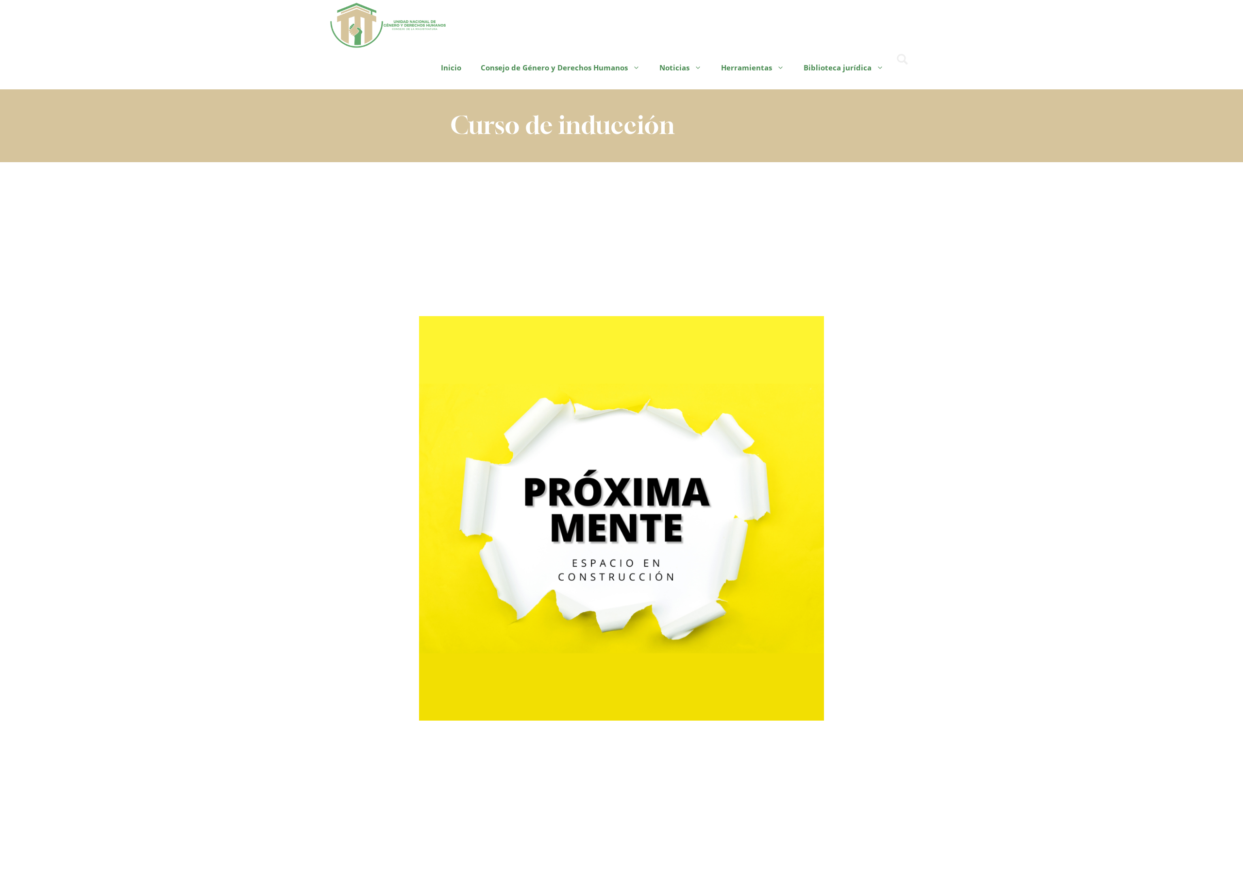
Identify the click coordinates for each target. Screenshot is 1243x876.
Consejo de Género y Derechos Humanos (554, 67)
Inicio (451, 67)
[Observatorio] (388, 24)
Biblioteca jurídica (838, 67)
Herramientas (746, 67)
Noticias (674, 67)
